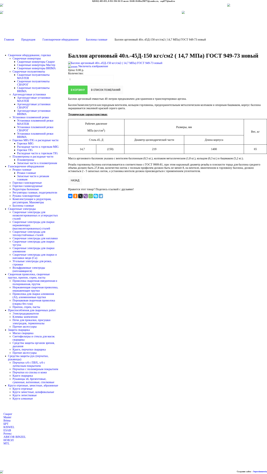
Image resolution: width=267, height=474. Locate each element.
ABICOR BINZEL (14, 436)
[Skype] (96, 196)
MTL (6, 443)
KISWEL (9, 427)
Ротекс (7, 433)
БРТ (6, 423)
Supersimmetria (260, 471)
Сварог (7, 413)
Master (7, 417)
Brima (7, 420)
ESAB (7, 430)
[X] (80, 196)
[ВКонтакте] (70, 196)
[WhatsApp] (90, 196)
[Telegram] (101, 196)
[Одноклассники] (75, 196)
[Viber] (85, 196)
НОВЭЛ (8, 440)
